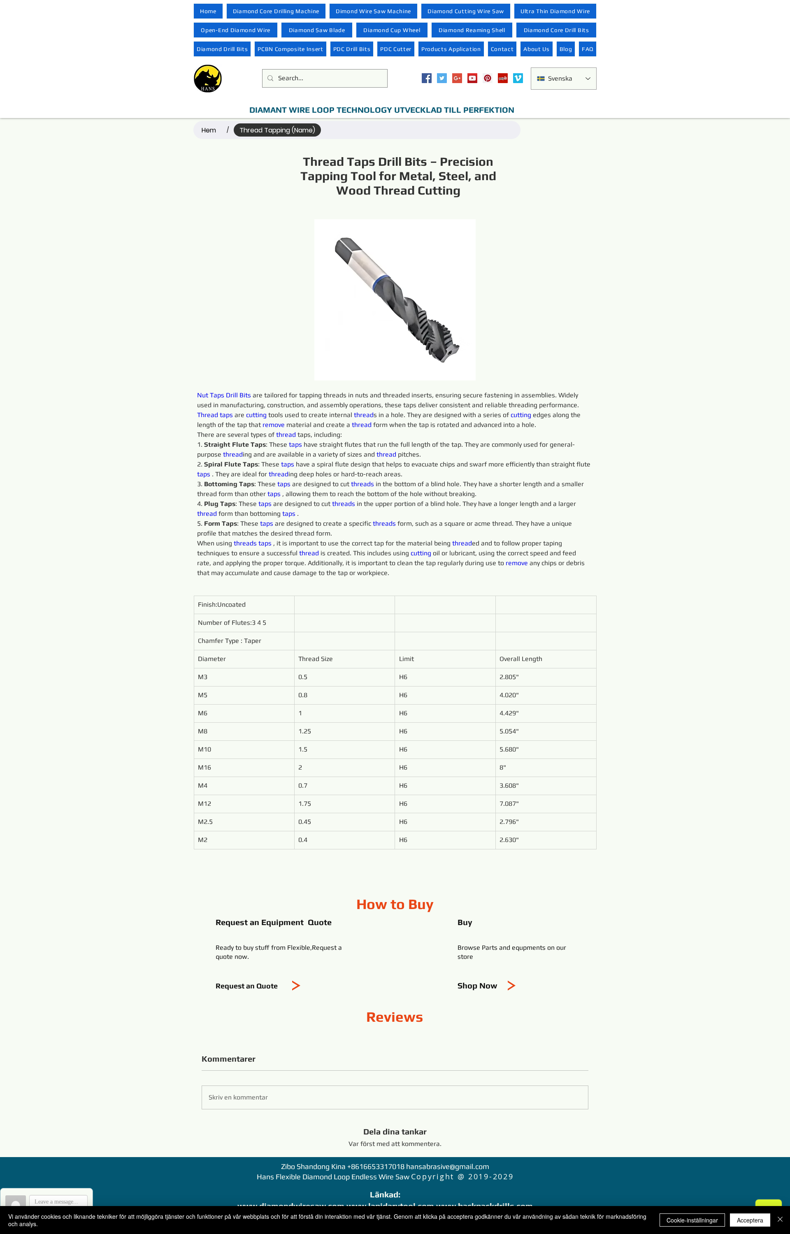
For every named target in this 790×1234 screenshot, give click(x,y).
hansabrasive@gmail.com (447, 1166)
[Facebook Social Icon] (427, 78)
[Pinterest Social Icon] (488, 78)
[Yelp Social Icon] (503, 78)
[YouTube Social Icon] (472, 78)
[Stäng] (780, 1220)
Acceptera (750, 1220)
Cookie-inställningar (692, 1220)
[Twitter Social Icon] (442, 78)
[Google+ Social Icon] (457, 78)
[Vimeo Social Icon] (518, 78)
